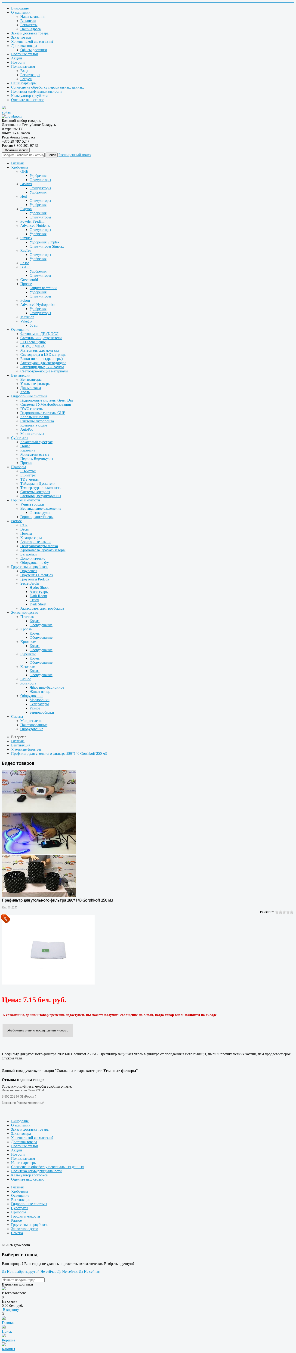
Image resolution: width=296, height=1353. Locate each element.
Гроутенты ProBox (34, 579)
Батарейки (28, 554)
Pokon (25, 300)
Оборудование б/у (34, 563)
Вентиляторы (31, 379)
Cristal (34, 600)
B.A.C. (25, 267)
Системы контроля (35, 492)
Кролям (26, 629)
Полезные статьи (24, 54)
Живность (28, 683)
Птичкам (27, 617)
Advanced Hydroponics (37, 305)
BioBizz (26, 184)
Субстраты (19, 438)
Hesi (23, 196)
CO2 (24, 525)
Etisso (24, 263)
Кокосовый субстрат (36, 442)
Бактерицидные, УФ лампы (42, 367)
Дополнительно (32, 558)
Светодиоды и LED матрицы (43, 354)
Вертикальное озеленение (40, 508)
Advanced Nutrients (35, 225)
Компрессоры (31, 538)
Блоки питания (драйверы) (41, 359)
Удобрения (19, 167)
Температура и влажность (40, 488)
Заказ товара (21, 37)
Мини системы (32, 434)
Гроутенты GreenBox (36, 575)
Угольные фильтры (35, 384)
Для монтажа (30, 388)
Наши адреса (30, 29)
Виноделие (20, 8)
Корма (35, 621)
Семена (17, 716)
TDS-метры (29, 479)
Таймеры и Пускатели (38, 483)
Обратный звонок (16, 150)
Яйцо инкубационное (47, 687)
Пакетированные (33, 725)
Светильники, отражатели (41, 338)
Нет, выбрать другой (23, 1271)
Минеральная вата (34, 454)
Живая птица (40, 691)
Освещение (20, 329)
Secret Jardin (29, 583)
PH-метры (28, 471)
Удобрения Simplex (44, 242)
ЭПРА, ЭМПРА (32, 346)
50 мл (34, 325)
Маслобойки (39, 700)
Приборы (18, 467)
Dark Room (38, 596)
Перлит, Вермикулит (36, 458)
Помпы (26, 533)
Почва (25, 446)
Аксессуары (39, 592)
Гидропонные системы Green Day (47, 400)
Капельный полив (34, 417)
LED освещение (33, 342)
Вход (24, 71)
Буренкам (28, 654)
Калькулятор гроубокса (29, 96)
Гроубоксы (28, 571)
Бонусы (26, 79)
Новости (18, 62)
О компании (21, 12)
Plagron (26, 209)
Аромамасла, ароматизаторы (42, 550)
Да (4, 1271)
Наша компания (32, 16)
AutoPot (26, 429)
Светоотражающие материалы (44, 371)
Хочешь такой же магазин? (32, 41)
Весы (24, 529)
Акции (16, 58)
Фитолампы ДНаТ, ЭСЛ (39, 334)
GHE (24, 171)
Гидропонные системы (29, 396)
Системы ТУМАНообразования (45, 404)
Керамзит (27, 450)
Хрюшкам (28, 642)
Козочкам (27, 667)
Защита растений (43, 288)
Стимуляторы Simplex (47, 246)
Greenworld (29, 280)
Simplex (26, 238)
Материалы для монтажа (39, 350)
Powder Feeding (32, 221)
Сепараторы (39, 704)
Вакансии (28, 21)
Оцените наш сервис (27, 100)
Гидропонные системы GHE (42, 413)
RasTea (25, 250)
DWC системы (31, 409)
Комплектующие (33, 425)
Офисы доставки (33, 50)
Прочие (26, 463)
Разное (16, 521)
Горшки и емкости (25, 500)
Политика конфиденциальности (36, 91)
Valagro (26, 321)
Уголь (25, 392)
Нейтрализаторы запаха (39, 546)
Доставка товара (24, 46)
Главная (17, 163)
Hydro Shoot (39, 587)
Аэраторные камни (35, 542)
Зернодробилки (42, 712)
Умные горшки (32, 504)
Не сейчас (48, 1271)
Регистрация (30, 75)
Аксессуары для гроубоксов (42, 608)
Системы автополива (37, 421)
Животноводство (24, 612)
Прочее (26, 284)
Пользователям (23, 66)
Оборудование (41, 625)
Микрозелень (30, 721)
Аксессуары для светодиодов (43, 363)
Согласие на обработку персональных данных (47, 87)
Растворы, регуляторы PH (40, 496)
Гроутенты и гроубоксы (29, 567)
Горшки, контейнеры (36, 517)
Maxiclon (27, 317)
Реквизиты (28, 25)
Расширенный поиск (75, 155)
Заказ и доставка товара (30, 33)
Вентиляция (20, 375)
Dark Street (38, 604)
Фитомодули (40, 513)
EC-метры (28, 475)
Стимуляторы (40, 180)
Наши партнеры (24, 83)
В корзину (10, 1310)
